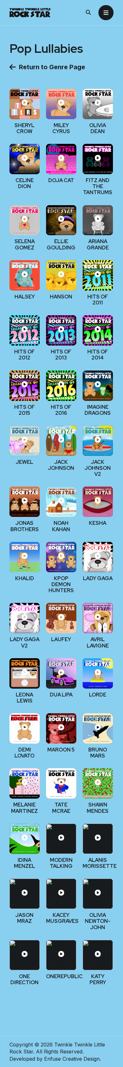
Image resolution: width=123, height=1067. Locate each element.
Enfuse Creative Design (72, 1059)
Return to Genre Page (52, 67)
